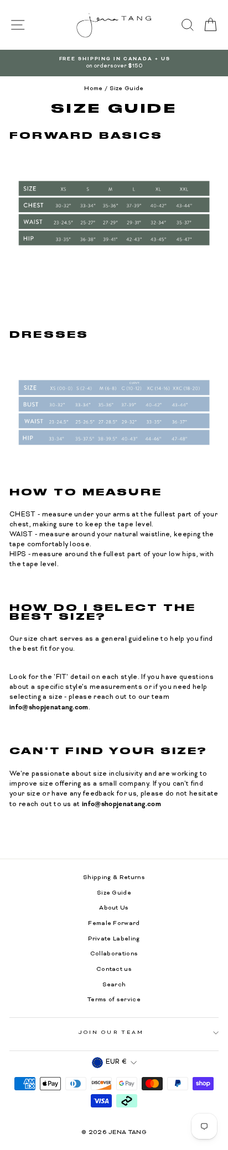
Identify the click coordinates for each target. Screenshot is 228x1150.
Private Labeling (113, 939)
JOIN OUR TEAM (111, 1032)
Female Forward (114, 923)
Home (93, 88)
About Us (114, 908)
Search (114, 985)
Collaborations (114, 954)
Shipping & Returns (114, 877)
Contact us (114, 969)
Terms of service (114, 999)
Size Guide (114, 893)
